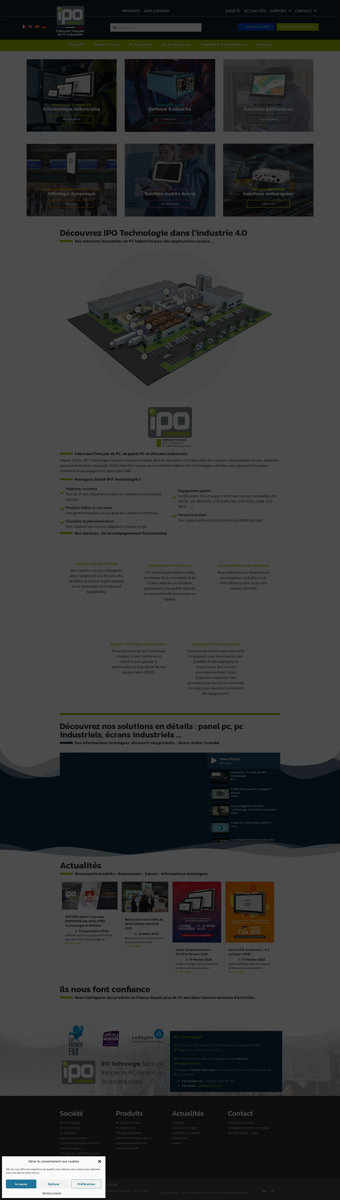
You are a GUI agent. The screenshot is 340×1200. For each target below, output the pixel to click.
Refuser (53, 1184)
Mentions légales (51, 1193)
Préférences (86, 1184)
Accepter (21, 1184)
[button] (100, 1161)
